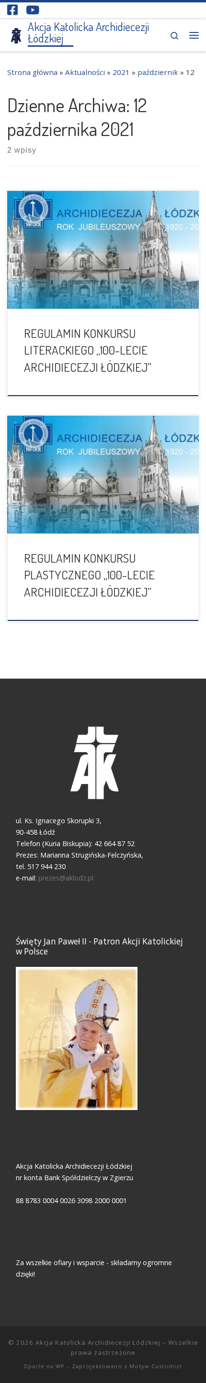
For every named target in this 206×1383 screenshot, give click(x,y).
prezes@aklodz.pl (66, 877)
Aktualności (85, 72)
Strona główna (32, 72)
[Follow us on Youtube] (32, 10)
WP (60, 1366)
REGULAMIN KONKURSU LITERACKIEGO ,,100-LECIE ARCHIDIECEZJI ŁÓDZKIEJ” (87, 350)
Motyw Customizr (156, 1366)
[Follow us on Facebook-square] (12, 10)
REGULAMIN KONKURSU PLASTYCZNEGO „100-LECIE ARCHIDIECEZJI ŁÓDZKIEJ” (89, 574)
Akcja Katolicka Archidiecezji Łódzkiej (97, 1342)
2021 (121, 72)
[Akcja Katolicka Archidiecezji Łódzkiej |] (15, 34)
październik (157, 72)
